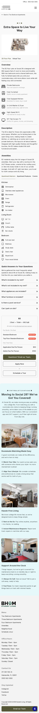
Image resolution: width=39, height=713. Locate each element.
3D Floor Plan (6, 59)
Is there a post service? (11, 303)
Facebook (5, 692)
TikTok (4, 695)
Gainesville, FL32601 (9, 675)
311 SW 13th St (7, 672)
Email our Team (19, 709)
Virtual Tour (16, 59)
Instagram (5, 689)
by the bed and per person (23, 326)
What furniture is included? (12, 297)
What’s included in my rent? (13, 280)
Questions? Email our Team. (19, 357)
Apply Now (19, 364)
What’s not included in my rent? (14, 286)
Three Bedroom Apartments (12, 619)
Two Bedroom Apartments (11, 616)
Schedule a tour (7, 632)
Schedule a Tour (19, 373)
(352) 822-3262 (32, 2)
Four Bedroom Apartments (11, 622)
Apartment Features (24, 176)
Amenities (5, 626)
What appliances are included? (14, 291)
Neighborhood (7, 629)
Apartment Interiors (8, 176)
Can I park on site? (9, 308)
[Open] (35, 8)
